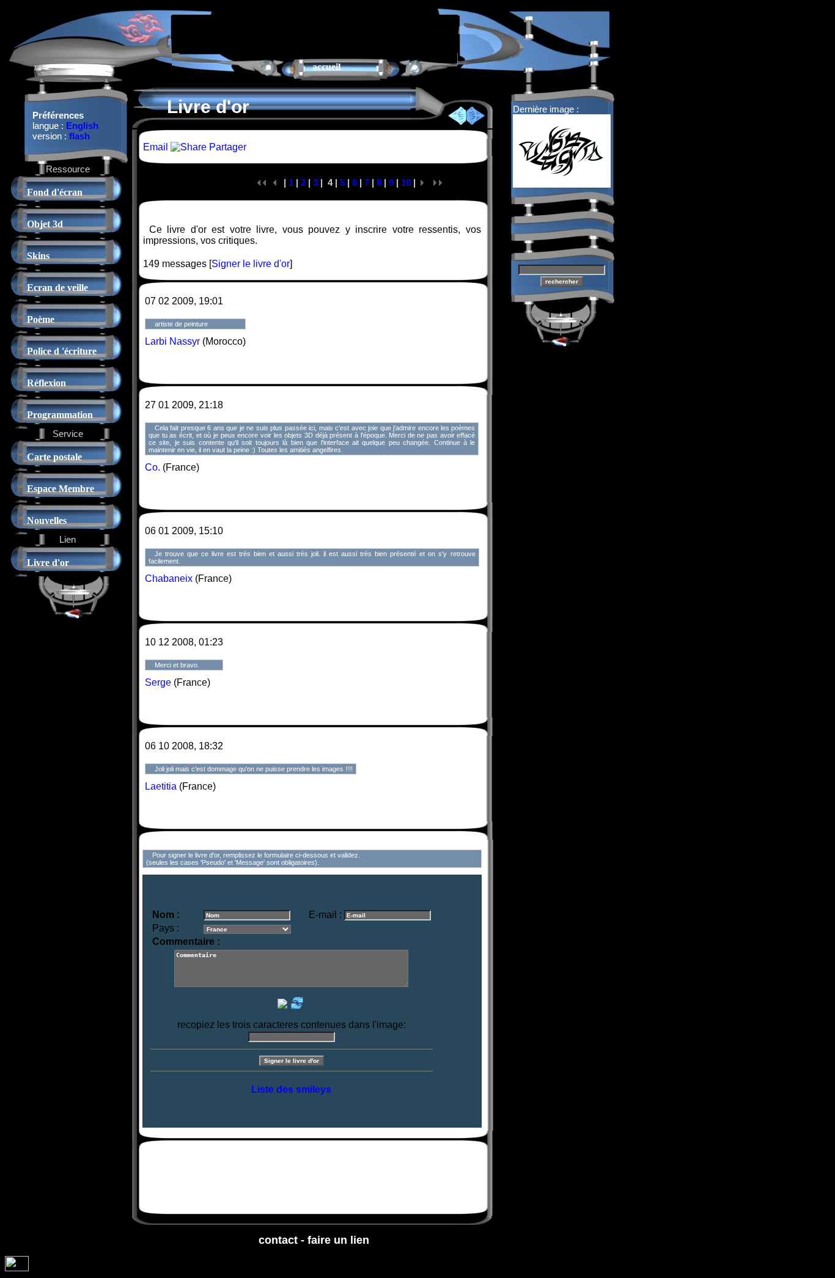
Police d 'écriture (62, 351)
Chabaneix (169, 578)
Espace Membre (60, 488)
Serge (158, 682)
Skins (38, 256)
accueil (326, 67)
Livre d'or (48, 562)
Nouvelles (47, 520)
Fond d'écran (55, 192)
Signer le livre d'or (251, 264)
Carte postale (54, 457)
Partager (226, 147)
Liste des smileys (291, 1089)
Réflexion (46, 383)
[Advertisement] (315, 33)
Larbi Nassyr (172, 341)
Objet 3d (45, 224)
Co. (152, 467)
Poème (40, 319)
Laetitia (161, 786)
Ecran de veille (57, 287)
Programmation (60, 414)
